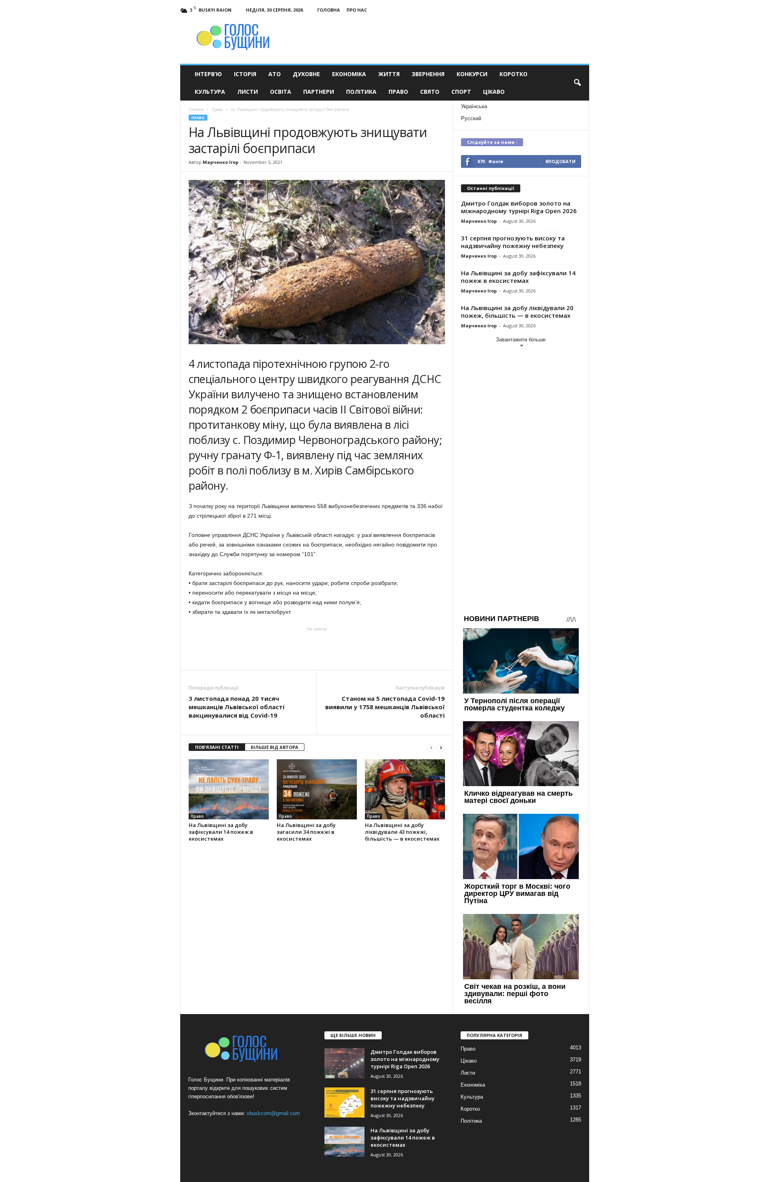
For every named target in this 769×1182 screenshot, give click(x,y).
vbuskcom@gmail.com (273, 1113)
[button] (577, 83)
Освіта (280, 91)
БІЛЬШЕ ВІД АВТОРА (274, 747)
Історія (245, 74)
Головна (328, 10)
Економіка (349, 74)
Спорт (461, 91)
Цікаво (494, 91)
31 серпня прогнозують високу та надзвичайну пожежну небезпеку (513, 242)
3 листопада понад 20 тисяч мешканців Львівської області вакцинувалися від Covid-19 (236, 706)
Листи (247, 91)
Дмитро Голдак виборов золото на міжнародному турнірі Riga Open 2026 (519, 207)
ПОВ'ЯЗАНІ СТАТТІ (217, 747)
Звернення (428, 74)
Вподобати (561, 161)
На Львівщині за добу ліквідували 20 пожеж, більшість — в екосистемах (517, 311)
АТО (274, 74)
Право (398, 91)
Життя (389, 74)
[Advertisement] (317, 648)
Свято (429, 91)
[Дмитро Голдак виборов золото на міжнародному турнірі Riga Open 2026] (344, 1063)
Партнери (318, 91)
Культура (210, 91)
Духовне (306, 74)
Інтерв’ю (208, 74)
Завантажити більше (521, 340)
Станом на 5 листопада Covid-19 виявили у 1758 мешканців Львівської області (385, 706)
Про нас (356, 10)
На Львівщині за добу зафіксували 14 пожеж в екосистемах (221, 831)
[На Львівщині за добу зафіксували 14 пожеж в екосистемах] (229, 789)
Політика (361, 91)
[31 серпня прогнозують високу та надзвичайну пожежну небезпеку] (344, 1102)
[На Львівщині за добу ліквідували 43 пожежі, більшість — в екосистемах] (405, 789)
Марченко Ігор (220, 162)
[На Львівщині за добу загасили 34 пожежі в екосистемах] (317, 789)
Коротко (513, 74)
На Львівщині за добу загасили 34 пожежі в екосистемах (306, 831)
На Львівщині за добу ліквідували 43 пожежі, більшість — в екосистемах (402, 831)
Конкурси (472, 74)
